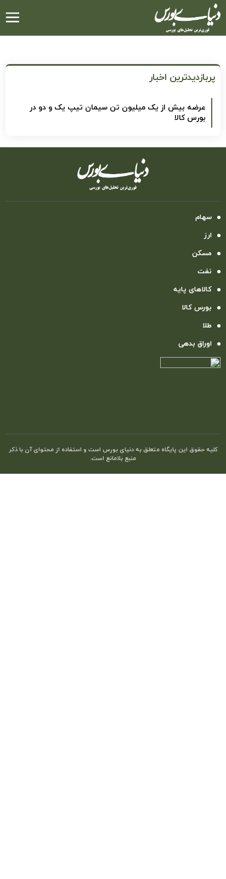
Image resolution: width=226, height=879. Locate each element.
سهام (203, 217)
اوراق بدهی (195, 344)
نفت (204, 272)
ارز (208, 235)
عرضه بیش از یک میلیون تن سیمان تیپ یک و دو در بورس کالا (118, 112)
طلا (207, 326)
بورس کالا (197, 308)
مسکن (202, 253)
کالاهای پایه (192, 290)
